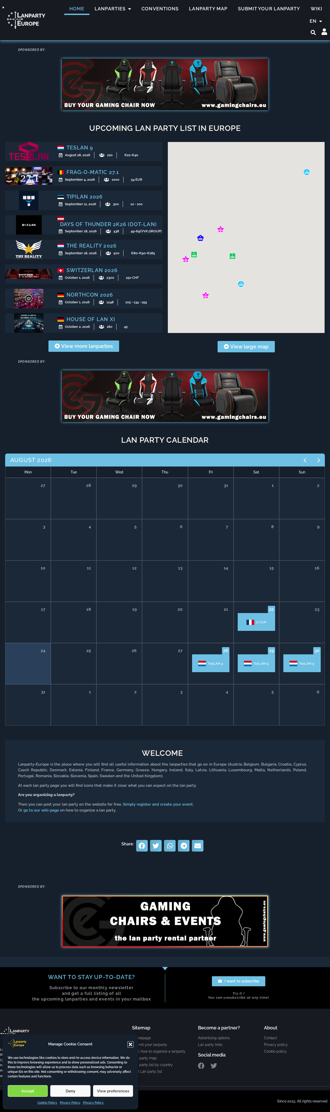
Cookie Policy (47, 1103)
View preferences (113, 1091)
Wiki (316, 8)
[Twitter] (214, 1065)
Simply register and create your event (158, 804)
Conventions (160, 8)
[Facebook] (201, 1065)
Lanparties (110, 8)
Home (76, 8)
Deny (70, 1091)
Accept (27, 1091)
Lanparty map (208, 8)
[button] (130, 1044)
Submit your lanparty (269, 8)
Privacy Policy (70, 1103)
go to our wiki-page (41, 810)
